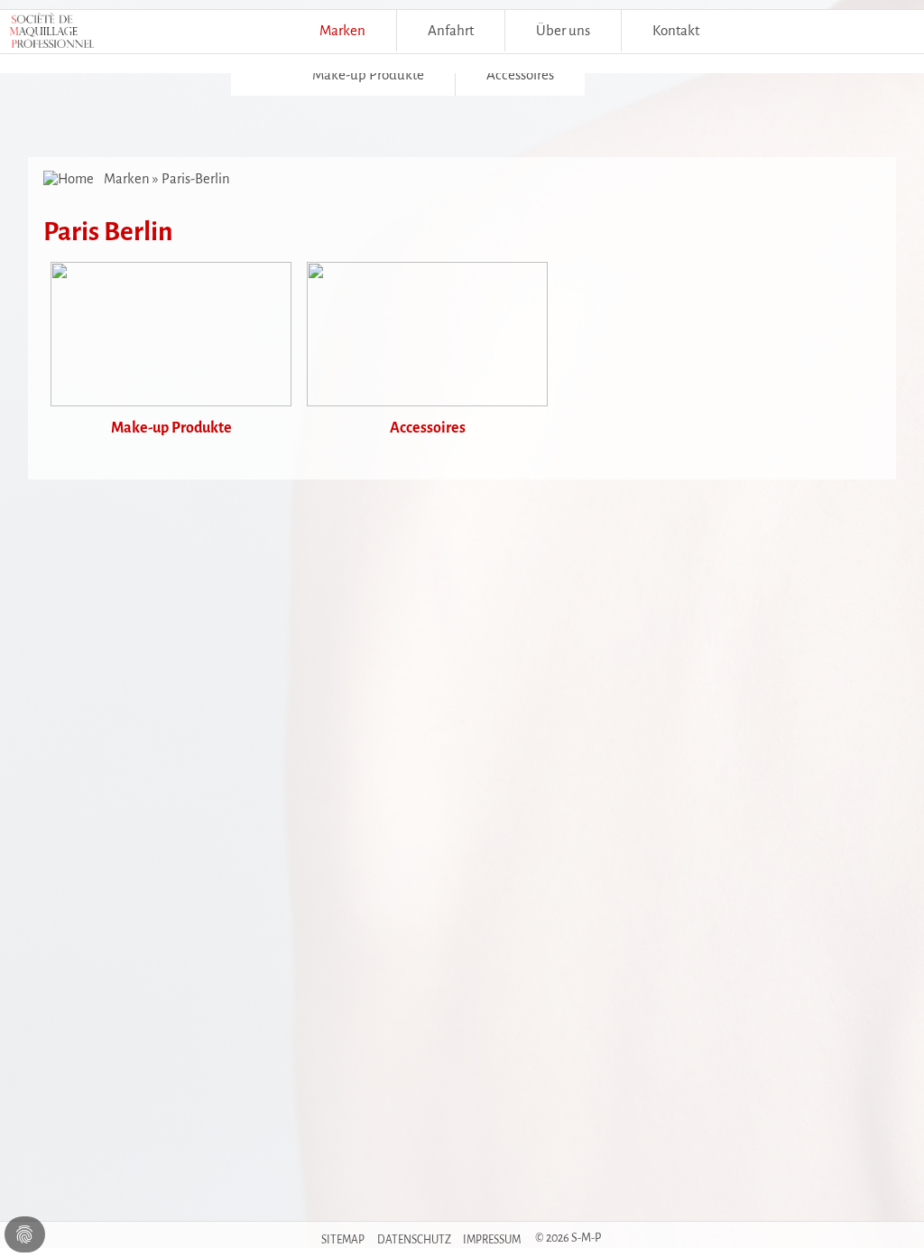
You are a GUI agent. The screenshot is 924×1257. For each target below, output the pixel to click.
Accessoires (520, 74)
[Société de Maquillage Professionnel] (52, 35)
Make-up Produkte (368, 74)
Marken (342, 30)
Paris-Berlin (196, 179)
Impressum (492, 1240)
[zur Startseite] (70, 179)
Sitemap (343, 1240)
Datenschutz (414, 1240)
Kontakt (675, 30)
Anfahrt (451, 30)
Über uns (563, 30)
